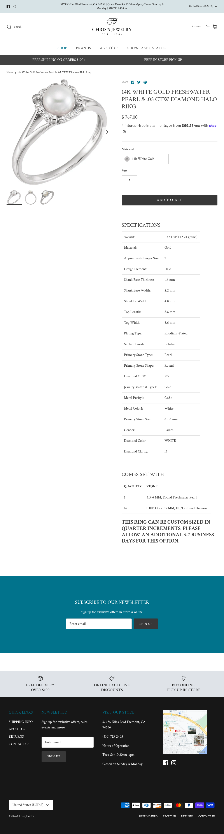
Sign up (146, 624)
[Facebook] (8, 6)
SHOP (62, 48)
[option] (59, 132)
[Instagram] (14, 6)
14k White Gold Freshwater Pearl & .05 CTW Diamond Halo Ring (54, 72)
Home (10, 72)
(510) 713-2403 (112, 736)
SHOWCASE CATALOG (146, 48)
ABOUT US (109, 48)
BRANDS (83, 48)
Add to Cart (169, 200)
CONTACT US (19, 744)
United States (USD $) (201, 6)
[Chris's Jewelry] (112, 27)
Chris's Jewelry (25, 816)
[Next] (107, 132)
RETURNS (16, 736)
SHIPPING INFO (21, 722)
